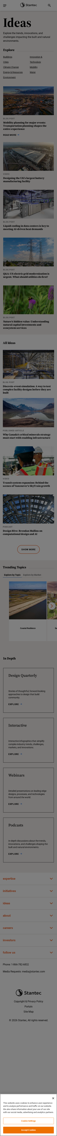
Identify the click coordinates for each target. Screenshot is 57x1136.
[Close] (53, 1098)
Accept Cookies (28, 1130)
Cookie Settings (28, 1121)
